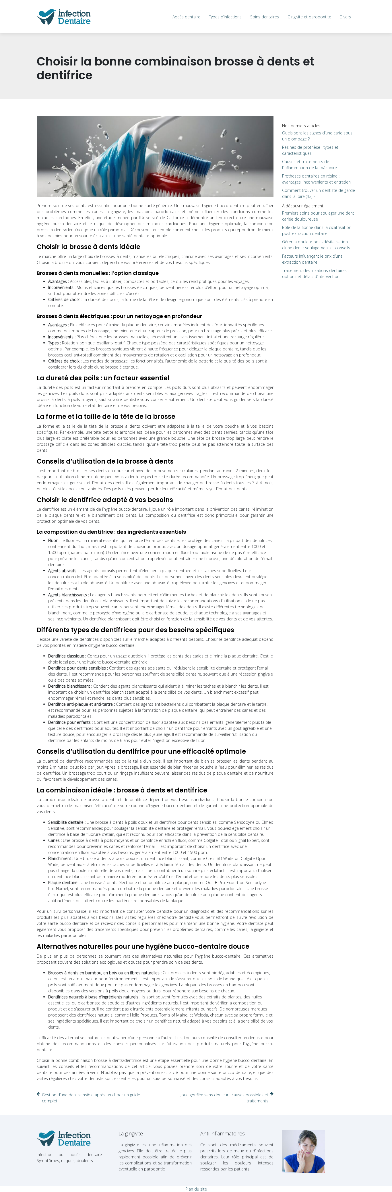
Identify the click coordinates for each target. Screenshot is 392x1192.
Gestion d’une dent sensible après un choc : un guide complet (91, 1098)
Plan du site (196, 1189)
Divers (345, 17)
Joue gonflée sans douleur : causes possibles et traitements (224, 1098)
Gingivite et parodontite (309, 17)
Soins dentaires (264, 17)
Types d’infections (225, 17)
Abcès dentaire (186, 17)
